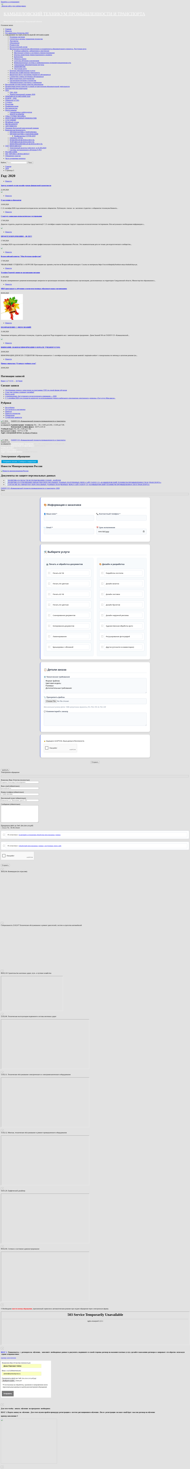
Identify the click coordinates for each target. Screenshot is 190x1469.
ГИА (7, 90)
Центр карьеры (11, 110)
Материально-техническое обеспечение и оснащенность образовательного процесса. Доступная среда (48, 49)
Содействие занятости (13, 417)
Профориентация (11, 106)
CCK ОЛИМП (10, 120)
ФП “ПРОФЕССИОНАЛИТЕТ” (17, 154)
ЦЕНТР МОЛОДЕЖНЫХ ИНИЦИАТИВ (21, 118)
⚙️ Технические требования (57, 677)
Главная (8, 29)
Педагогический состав (18, 47)
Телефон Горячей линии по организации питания (20, 272)
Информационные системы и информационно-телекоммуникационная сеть (42, 63)
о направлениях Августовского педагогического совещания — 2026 (31, 396)
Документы (14, 41)
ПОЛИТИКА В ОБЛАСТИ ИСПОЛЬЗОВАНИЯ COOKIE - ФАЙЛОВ (34, 480)
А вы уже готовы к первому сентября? (19, 392)
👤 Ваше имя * (50, 514)
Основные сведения (17, 37)
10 (17, 381)
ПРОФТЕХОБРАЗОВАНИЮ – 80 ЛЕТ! (16, 236)
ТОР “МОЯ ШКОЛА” (13, 146)
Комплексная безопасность (15, 130)
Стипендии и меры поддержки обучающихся (27, 76)
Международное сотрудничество (22, 78)
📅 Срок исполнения (105, 527)
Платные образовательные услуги (22, 71)
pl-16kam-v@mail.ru (30, 433)
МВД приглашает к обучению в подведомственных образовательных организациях (34, 289)
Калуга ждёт (10, 394)
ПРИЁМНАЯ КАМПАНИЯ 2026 (17, 96)
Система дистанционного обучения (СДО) (26, 150)
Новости (8, 31)
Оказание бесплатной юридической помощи (22, 128)
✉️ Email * (48, 527)
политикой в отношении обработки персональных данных (40, 835)
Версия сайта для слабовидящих (13, 6)
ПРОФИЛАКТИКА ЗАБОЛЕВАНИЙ (24, 134)
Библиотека (18, 57)
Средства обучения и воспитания (26, 61)
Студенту (8, 102)
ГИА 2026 (13, 92)
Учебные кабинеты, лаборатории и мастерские (31, 51)
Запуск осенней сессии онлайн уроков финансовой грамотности (26, 185)
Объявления (9, 415)
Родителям (9, 104)
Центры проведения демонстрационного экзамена (33, 55)
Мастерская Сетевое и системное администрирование (34, 53)
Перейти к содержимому (10, 2)
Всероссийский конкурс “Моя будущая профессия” (21, 256)
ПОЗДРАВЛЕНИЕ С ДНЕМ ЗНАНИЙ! (16, 327)
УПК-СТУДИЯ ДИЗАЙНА (15, 116)
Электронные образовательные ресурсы (29, 65)
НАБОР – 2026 (10, 98)
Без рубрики (10, 407)
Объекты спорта (20, 59)
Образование (14, 43)
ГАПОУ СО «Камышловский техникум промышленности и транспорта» (38, 421)
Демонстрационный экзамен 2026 (22, 94)
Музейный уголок (12, 122)
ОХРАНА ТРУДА (16, 138)
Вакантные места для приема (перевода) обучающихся (30, 74)
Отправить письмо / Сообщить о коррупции (19, 461)
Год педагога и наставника (15, 409)
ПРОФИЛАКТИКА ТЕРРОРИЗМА (23, 132)
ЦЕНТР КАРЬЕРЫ (17, 114)
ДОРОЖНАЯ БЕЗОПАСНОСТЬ (22, 142)
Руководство (14, 45)
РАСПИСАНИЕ (11, 152)
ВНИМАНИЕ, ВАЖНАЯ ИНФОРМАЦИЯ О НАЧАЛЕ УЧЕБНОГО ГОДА (30, 347)
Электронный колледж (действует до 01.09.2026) (28, 148)
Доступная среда (20, 69)
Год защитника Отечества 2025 (17, 33)
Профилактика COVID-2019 (24, 136)
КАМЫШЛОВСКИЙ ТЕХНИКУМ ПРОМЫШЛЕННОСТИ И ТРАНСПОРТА (74, 13)
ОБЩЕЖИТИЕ (20, 67)
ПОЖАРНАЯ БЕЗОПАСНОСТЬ (22, 140)
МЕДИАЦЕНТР (11, 124)
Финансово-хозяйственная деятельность (25, 73)
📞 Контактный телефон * (108, 514)
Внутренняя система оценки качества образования (24, 84)
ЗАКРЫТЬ (5, 770)
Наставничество (11, 108)
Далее (20, 381)
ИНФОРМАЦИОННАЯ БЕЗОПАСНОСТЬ (26, 144)
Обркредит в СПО (12, 100)
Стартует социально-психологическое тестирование (21, 216)
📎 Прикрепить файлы (54, 697)
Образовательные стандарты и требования (26, 82)
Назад (3, 381)
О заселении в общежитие (11, 200)
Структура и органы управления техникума (26, 39)
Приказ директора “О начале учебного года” (18, 363)
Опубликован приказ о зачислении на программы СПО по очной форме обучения (36, 390)
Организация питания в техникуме (23, 80)
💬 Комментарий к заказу (56, 711)
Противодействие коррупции (16, 88)
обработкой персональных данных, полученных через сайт (40, 846)
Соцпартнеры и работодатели (21, 112)
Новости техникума (12, 413)
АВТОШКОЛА (11, 126)
